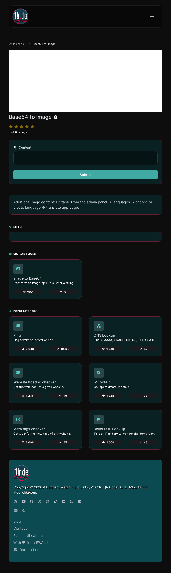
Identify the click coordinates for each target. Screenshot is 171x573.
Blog (17, 521)
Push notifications (28, 535)
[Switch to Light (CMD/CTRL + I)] (23, 510)
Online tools (17, 44)
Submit (86, 174)
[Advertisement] (85, 81)
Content (24, 147)
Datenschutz (29, 549)
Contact (20, 528)
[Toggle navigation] (152, 16)
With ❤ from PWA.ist (31, 542)
